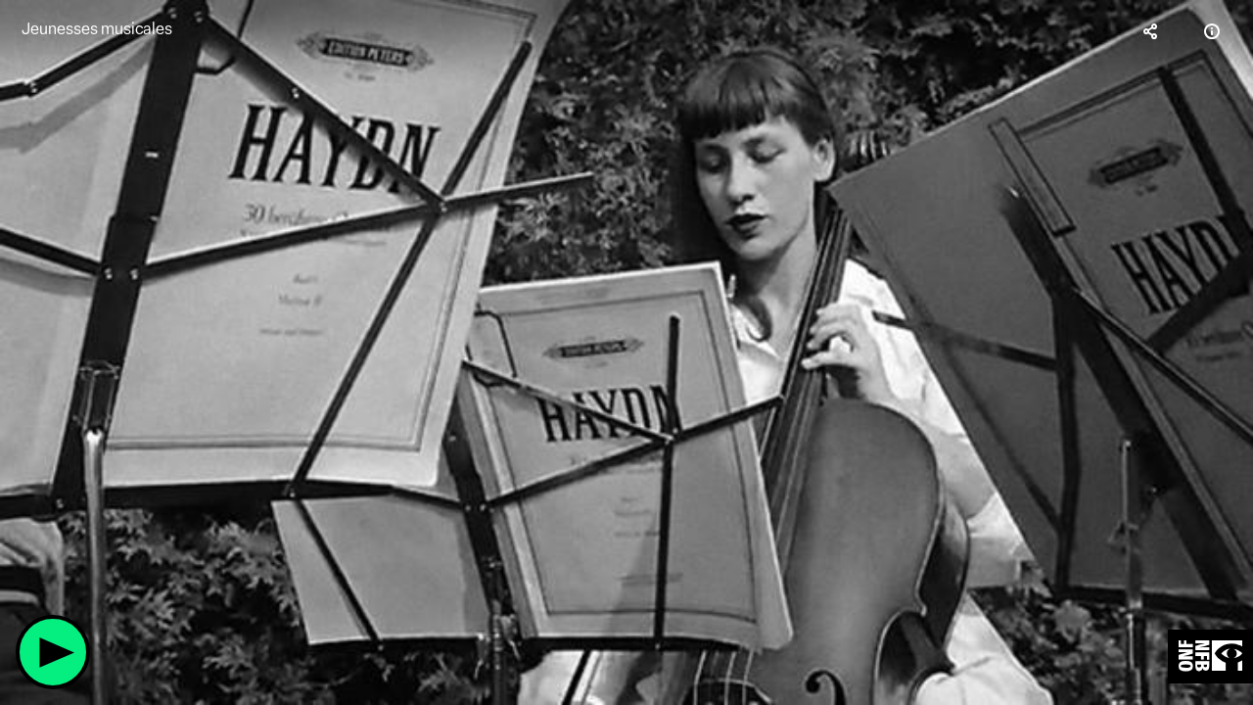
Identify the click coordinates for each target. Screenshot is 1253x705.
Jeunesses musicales (97, 29)
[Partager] (1151, 31)
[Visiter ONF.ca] (1210, 656)
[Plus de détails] (1211, 31)
